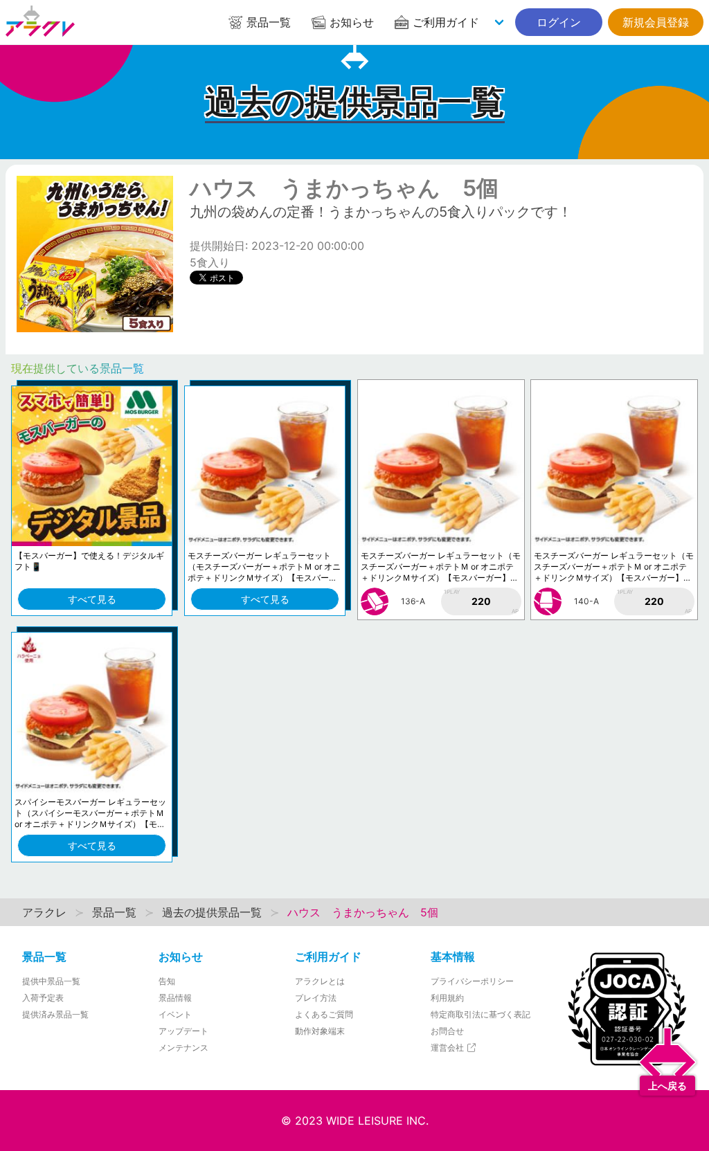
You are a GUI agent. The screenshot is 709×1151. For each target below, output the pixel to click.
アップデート (183, 1031)
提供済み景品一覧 (55, 1014)
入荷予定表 (43, 998)
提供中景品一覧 (51, 981)
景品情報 (175, 998)
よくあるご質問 (324, 1014)
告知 (167, 981)
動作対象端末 (320, 1031)
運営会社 (448, 1047)
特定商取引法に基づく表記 (480, 1014)
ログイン (559, 22)
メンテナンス (183, 1047)
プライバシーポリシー (472, 981)
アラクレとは (320, 981)
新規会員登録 (655, 22)
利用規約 (447, 998)
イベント (175, 1014)
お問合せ (447, 1031)
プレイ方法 (315, 998)
